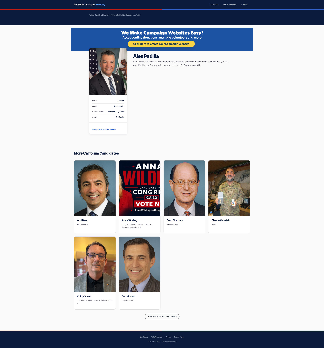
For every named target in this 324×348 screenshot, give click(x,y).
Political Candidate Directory (99, 15)
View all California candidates (162, 316)
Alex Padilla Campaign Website (104, 129)
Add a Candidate (229, 4)
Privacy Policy (179, 337)
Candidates (213, 4)
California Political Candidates (120, 15)
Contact (244, 4)
